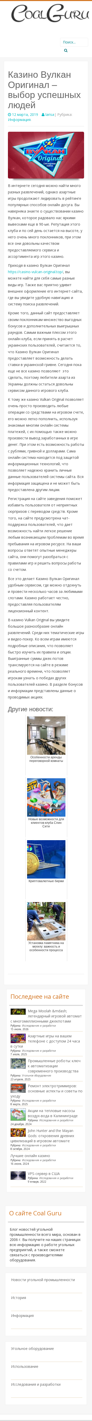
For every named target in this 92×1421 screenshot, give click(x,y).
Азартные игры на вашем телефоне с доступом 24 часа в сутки (45, 1041)
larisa (49, 114)
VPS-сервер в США (44, 1173)
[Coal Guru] (50, 12)
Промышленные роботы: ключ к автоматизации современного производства (54, 1065)
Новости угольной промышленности (43, 1279)
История (18, 1297)
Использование (24, 1366)
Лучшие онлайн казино (30, 1155)
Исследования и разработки (39, 1025)
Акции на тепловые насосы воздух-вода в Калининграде (53, 1113)
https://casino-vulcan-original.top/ (35, 271)
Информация (19, 119)
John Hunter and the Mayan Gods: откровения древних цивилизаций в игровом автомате (42, 1135)
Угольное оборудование (36, 1075)
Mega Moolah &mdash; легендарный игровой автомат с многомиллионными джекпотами (46, 1016)
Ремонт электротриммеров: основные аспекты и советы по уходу (46, 1090)
